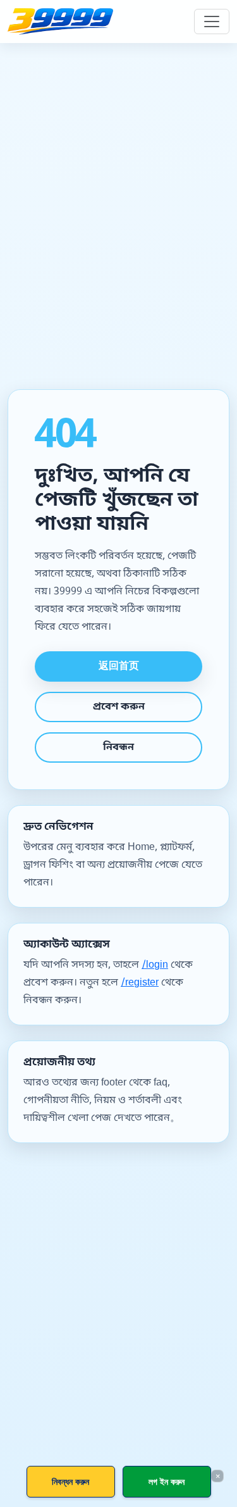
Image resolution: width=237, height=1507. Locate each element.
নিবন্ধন (118, 747)
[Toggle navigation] (211, 21)
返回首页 (119, 666)
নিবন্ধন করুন (70, 1481)
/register (140, 983)
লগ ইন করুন (167, 1481)
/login (155, 965)
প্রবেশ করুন (119, 707)
